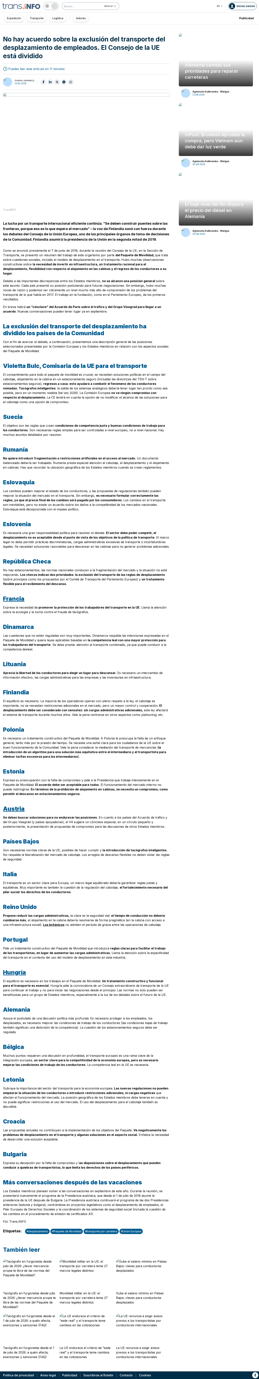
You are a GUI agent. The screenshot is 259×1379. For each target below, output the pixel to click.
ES (218, 6)
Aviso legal (48, 1375)
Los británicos (53, 925)
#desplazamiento (37, 1231)
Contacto (126, 1375)
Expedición (14, 18)
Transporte (37, 18)
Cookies (145, 1375)
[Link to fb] (255, 1375)
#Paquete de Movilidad (66, 1231)
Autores (81, 18)
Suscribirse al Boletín (98, 1375)
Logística (57, 18)
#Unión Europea (131, 1231)
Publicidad (246, 18)
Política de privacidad (18, 1375)
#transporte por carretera (101, 1231)
